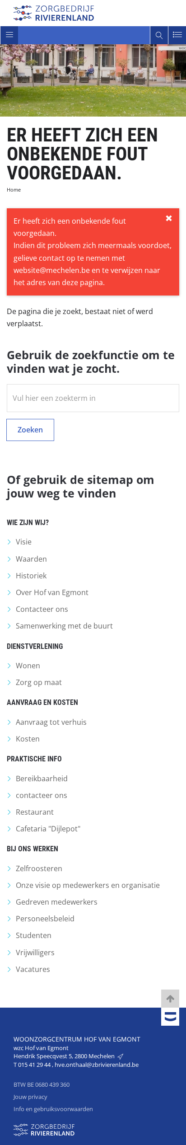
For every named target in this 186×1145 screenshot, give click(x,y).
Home (14, 189)
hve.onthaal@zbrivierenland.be (97, 1065)
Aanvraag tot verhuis (51, 722)
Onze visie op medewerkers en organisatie (88, 885)
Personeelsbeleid (45, 919)
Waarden (31, 559)
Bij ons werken (32, 849)
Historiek (31, 576)
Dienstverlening (35, 646)
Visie (24, 542)
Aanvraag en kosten (42, 702)
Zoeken (30, 430)
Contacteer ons (42, 609)
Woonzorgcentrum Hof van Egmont (77, 1039)
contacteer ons (41, 795)
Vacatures (33, 969)
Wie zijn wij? (28, 522)
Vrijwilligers (35, 952)
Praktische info (34, 759)
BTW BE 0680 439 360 (42, 1084)
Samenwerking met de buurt (64, 626)
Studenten (33, 935)
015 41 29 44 (35, 1065)
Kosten (28, 739)
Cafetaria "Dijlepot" (48, 829)
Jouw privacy (30, 1097)
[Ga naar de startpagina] (54, 12)
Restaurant (35, 812)
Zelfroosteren (39, 868)
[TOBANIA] (170, 1017)
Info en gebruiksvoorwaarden (53, 1109)
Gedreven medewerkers (57, 902)
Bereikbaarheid (42, 779)
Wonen (28, 666)
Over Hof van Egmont (52, 592)
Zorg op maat (39, 682)
